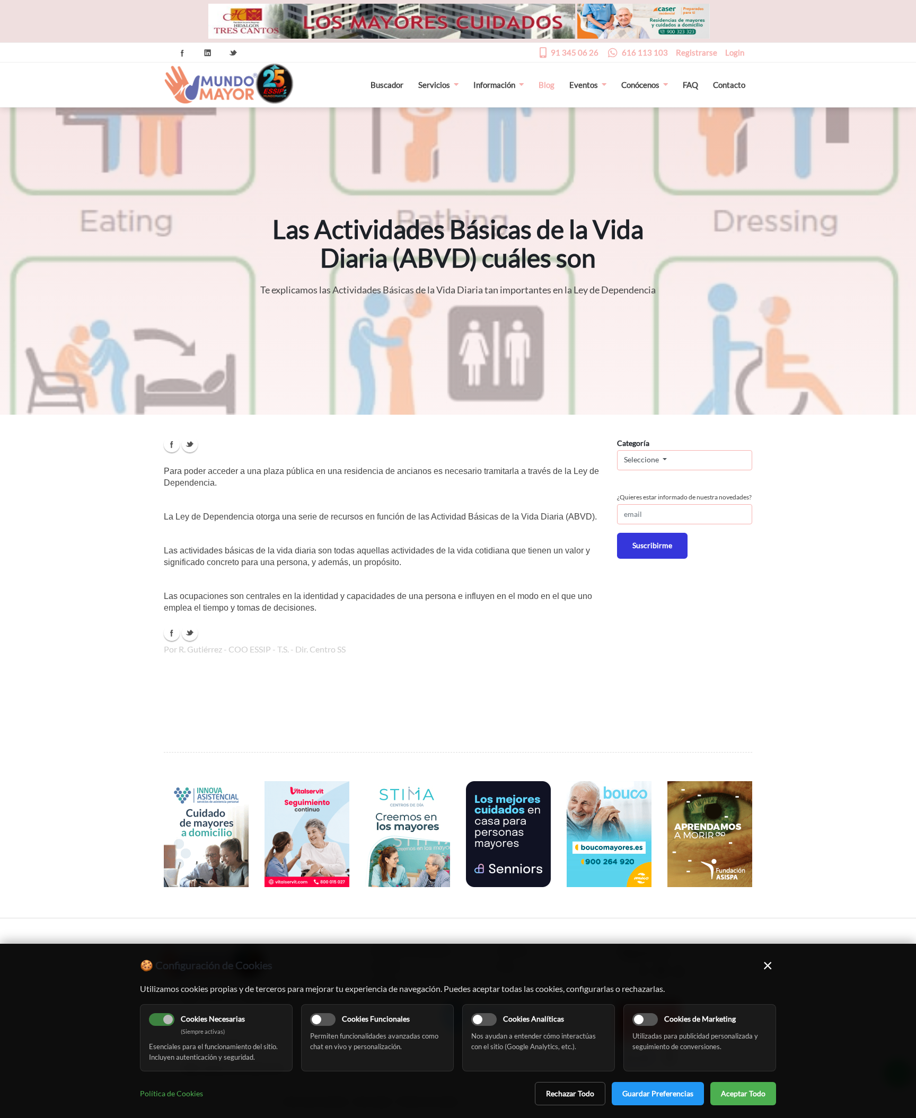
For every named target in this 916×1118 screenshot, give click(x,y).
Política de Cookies (171, 1093)
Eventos (583, 85)
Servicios (434, 85)
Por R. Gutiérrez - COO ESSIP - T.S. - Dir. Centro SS (255, 649)
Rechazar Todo (570, 1093)
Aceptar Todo (743, 1093)
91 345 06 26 (574, 52)
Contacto (729, 85)
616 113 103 (645, 52)
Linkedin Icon (208, 53)
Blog (546, 85)
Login (734, 52)
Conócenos (640, 85)
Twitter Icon (233, 53)
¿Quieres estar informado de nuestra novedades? (684, 497)
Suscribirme (652, 545)
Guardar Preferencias (657, 1093)
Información (494, 85)
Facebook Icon (182, 53)
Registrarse (696, 52)
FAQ (690, 85)
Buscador (387, 85)
